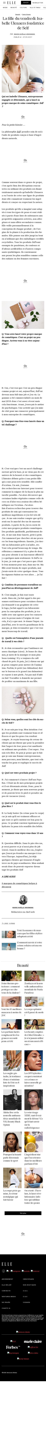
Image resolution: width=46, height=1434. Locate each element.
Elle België (6, 1285)
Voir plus (23, 1213)
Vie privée (6, 1302)
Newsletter (38, 3)
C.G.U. (25, 1291)
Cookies (26, 1302)
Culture (23, 7)
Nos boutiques (29, 1285)
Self (18, 131)
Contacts (6, 1291)
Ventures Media (9, 1296)
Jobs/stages (28, 1279)
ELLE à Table (35, 7)
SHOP (26, 2)
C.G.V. (25, 1296)
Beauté (14, 7)
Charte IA (6, 1308)
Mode (5, 7)
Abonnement (7, 1279)
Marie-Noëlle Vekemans (24, 34)
